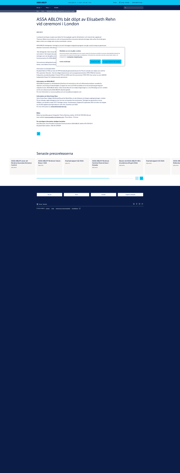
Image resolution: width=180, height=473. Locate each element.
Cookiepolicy (70, 57)
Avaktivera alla (95, 61)
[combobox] (133, 7)
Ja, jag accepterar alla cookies (111, 61)
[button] (41, 7)
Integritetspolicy (78, 57)
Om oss (38, 7)
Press (47, 7)
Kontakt (56, 7)
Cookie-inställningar (65, 61)
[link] (115, 2)
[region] (90, 56)
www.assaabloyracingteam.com (54, 117)
